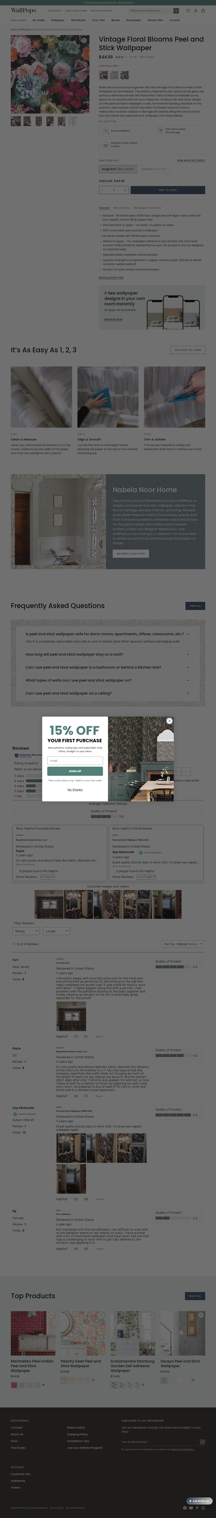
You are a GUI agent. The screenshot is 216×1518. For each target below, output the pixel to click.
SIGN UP (75, 771)
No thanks (75, 790)
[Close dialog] (169, 721)
